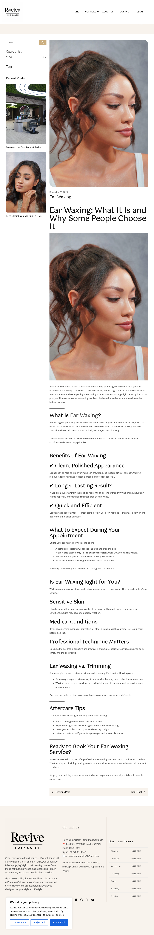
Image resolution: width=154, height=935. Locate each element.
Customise (20, 922)
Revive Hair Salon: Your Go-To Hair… (24, 216)
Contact (125, 12)
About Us (108, 12)
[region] (39, 913)
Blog (140, 12)
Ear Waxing (84, 415)
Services (90, 12)
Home (76, 12)
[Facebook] (76, 899)
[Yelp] (87, 899)
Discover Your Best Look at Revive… (24, 147)
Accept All (59, 922)
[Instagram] (81, 899)
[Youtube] (92, 899)
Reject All (39, 922)
